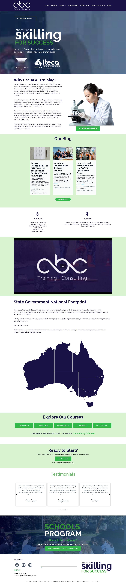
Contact (17, 570)
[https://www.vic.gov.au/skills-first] (59, 567)
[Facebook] (23, 565)
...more (33, 187)
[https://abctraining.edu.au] (28, 5)
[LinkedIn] (30, 565)
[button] (40, 171)
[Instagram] (17, 565)
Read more (31, 495)
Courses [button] (61, 5)
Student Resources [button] (97, 5)
